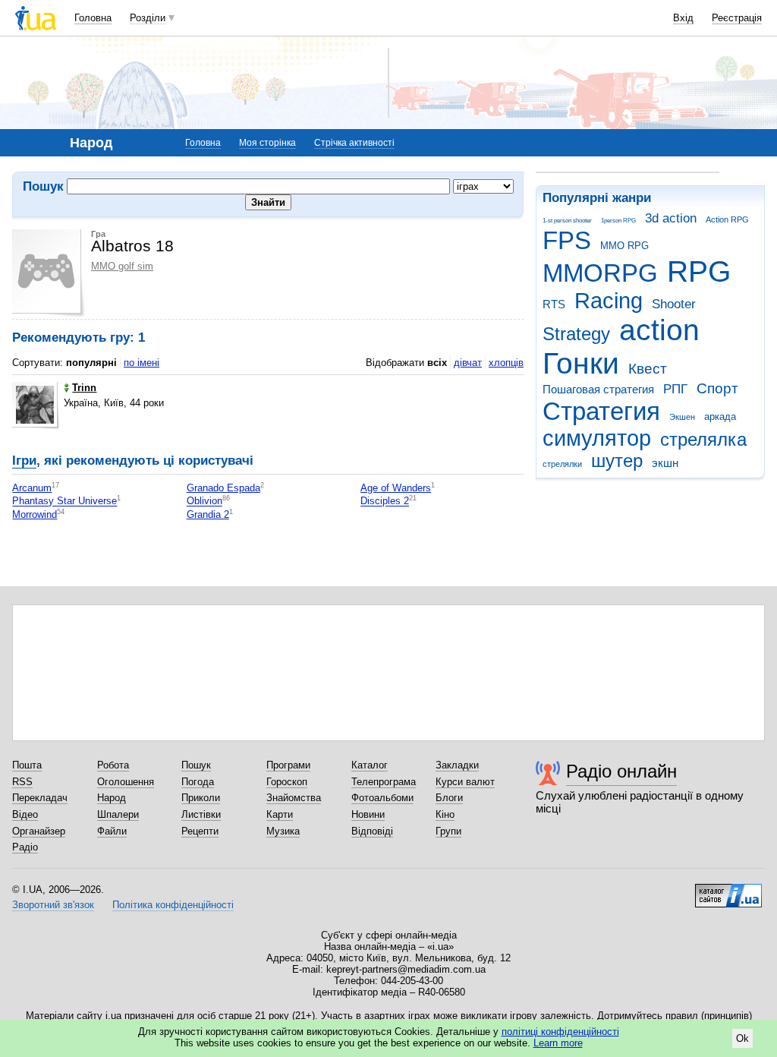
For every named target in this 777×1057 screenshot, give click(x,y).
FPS (567, 240)
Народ (111, 797)
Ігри (24, 460)
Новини (368, 814)
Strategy (576, 334)
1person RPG (618, 220)
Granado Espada (223, 488)
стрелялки (562, 464)
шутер (617, 461)
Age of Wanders (395, 488)
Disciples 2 (384, 501)
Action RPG (727, 219)
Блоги (449, 797)
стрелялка (703, 440)
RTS (554, 304)
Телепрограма (383, 781)
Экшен (682, 416)
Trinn (84, 387)
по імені (141, 362)
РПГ (675, 389)
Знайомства (293, 797)
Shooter (674, 304)
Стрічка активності (354, 142)
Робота (113, 765)
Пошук (196, 765)
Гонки (581, 363)
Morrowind (34, 514)
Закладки (457, 765)
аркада (720, 416)
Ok (742, 1038)
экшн (665, 462)
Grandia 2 (208, 514)
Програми (288, 765)
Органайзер (38, 831)
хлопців (506, 362)
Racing (608, 301)
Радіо (25, 847)
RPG (699, 271)
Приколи (200, 797)
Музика (283, 831)
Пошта (27, 765)
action (659, 330)
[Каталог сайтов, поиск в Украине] (728, 890)
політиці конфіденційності (560, 1031)
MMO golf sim (122, 266)
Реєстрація (737, 18)
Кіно (445, 814)
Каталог (369, 765)
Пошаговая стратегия (598, 389)
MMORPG (600, 273)
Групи (448, 831)
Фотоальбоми (382, 797)
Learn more (558, 1043)
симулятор (597, 438)
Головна (93, 18)
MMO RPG (624, 245)
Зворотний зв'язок (53, 904)
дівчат (468, 362)
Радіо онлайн (621, 771)
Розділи (147, 18)
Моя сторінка (267, 142)
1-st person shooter (567, 220)
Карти (279, 814)
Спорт (717, 388)
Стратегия (601, 411)
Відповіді (372, 831)
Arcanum (32, 488)
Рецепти (200, 831)
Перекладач (40, 797)
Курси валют (465, 781)
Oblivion (204, 501)
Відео (25, 814)
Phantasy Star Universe (64, 501)
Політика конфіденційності (173, 904)
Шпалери (118, 814)
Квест (647, 369)
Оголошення (125, 781)
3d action (671, 218)
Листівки (201, 814)
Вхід (683, 18)
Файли (112, 831)
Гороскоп (286, 781)
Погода (197, 781)
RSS (22, 781)
